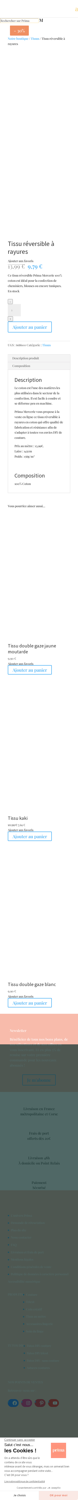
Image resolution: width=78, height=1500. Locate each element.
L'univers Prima (21, 1215)
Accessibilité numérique (24, 1281)
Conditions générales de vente (31, 1267)
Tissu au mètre (36, 1316)
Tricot (30, 1302)
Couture (31, 1294)
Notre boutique (18, 38)
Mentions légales (22, 1259)
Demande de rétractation (28, 1223)
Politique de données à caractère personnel (39, 1274)
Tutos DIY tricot (37, 1353)
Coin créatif (34, 1309)
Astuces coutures (38, 1368)
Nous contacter (21, 1237)
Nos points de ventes (25, 1382)
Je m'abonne (39, 1080)
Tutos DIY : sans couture (43, 1360)
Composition (21, 366)
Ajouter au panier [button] (30, 836)
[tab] (39, 358)
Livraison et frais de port (27, 1252)
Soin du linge (35, 1331)
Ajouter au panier (30, 327)
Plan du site (18, 1230)
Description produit (25, 358)
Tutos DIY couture (39, 1346)
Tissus (35, 38)
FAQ (14, 1245)
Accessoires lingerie (39, 1324)
